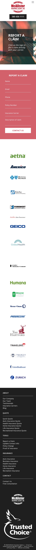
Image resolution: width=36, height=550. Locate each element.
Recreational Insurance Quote (14, 430)
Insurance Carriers (10, 406)
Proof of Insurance (10, 448)
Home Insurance (9, 466)
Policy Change (8, 446)
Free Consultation (10, 484)
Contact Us (7, 481)
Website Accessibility (23, 548)
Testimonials (8, 403)
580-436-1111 (18, 16)
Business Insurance (10, 461)
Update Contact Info (11, 443)
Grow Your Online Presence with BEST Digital (17, 545)
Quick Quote (8, 419)
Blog (4, 408)
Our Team (7, 401)
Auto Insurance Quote (11, 421)
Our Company (8, 398)
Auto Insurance (9, 459)
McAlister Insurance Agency (16, 545)
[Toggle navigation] (33, 2)
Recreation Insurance (11, 471)
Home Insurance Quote (12, 426)
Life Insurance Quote (11, 428)
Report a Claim (9, 441)
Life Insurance (8, 468)
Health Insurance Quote (12, 423)
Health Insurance (9, 464)
